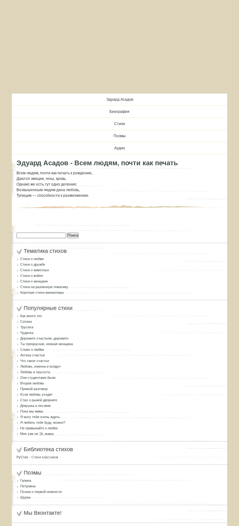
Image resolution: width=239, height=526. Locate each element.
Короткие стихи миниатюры (42, 292)
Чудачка (26, 333)
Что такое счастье (34, 361)
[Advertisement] (119, 46)
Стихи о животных (34, 270)
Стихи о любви (32, 259)
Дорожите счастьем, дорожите (44, 338)
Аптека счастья (32, 355)
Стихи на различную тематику (44, 287)
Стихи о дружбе (32, 264)
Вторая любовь (32, 383)
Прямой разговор (34, 389)
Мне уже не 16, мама (37, 434)
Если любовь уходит (36, 394)
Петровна (27, 486)
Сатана (26, 321)
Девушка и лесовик (35, 406)
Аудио (119, 148)
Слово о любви (32, 349)
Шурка (25, 497)
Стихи (119, 124)
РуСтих (22, 457)
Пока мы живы (31, 411)
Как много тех (31, 316)
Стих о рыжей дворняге (38, 400)
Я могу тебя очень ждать (40, 417)
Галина (25, 480)
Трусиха (26, 327)
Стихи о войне (31, 275)
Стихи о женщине (34, 281)
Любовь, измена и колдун (40, 366)
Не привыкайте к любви (39, 428)
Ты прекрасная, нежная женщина (46, 344)
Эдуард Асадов (119, 99)
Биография (119, 111)
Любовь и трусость (35, 372)
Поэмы (120, 136)
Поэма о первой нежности (41, 492)
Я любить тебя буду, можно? (42, 422)
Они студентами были (37, 377)
